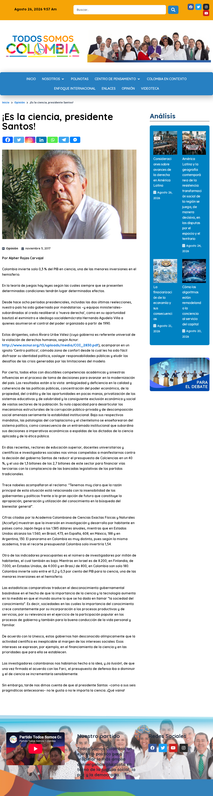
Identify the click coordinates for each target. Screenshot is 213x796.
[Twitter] (19, 140)
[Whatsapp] (52, 140)
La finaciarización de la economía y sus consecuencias (162, 303)
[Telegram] (64, 140)
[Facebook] (7, 140)
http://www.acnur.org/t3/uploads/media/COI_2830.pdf (50, 345)
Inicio (5, 102)
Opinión (19, 102)
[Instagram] (30, 140)
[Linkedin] (41, 140)
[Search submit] (173, 10)
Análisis (163, 116)
